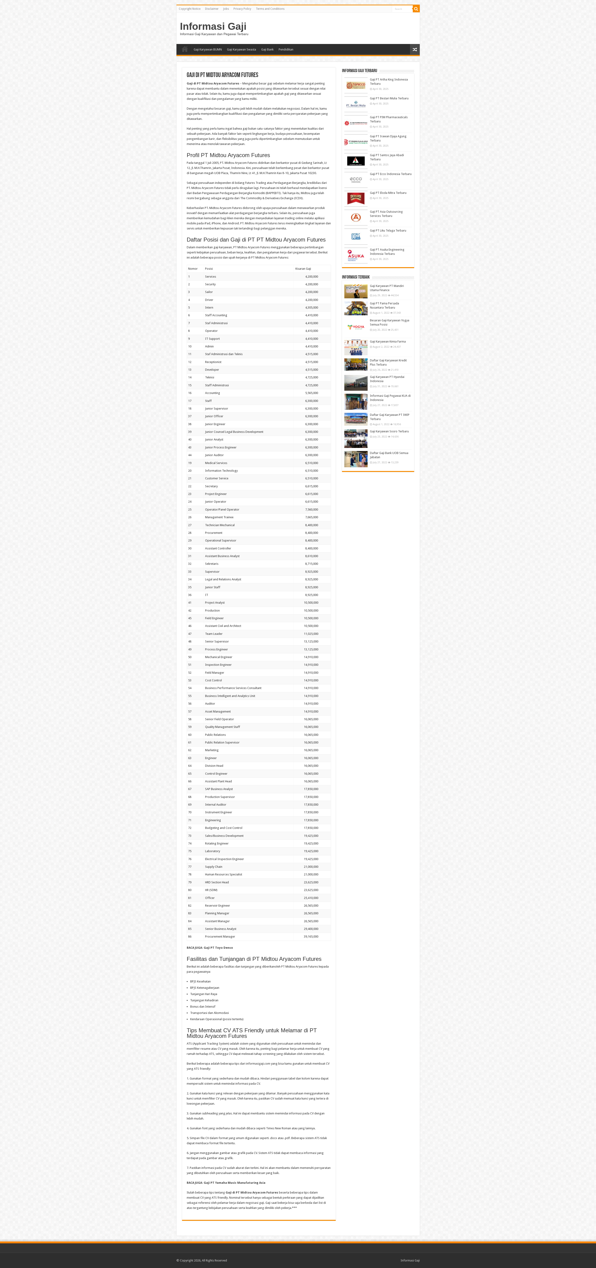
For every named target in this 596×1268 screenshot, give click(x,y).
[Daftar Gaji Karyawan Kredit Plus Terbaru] (356, 364)
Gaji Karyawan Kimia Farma (388, 341)
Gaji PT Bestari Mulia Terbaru (389, 98)
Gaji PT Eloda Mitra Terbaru (388, 193)
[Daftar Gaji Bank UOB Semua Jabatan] (356, 459)
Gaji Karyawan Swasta (241, 49)
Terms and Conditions (270, 8)
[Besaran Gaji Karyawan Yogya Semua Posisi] (356, 327)
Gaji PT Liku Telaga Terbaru (388, 230)
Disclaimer (212, 8)
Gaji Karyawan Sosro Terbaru (389, 431)
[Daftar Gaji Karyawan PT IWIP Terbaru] (356, 419)
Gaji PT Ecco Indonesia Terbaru (391, 174)
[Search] (416, 8)
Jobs (226, 8)
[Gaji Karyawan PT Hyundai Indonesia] (356, 383)
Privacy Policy (242, 8)
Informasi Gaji (213, 26)
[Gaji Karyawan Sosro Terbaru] (356, 438)
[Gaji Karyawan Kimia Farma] (356, 347)
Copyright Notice (189, 8)
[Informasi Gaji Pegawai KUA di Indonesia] (356, 402)
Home (185, 49)
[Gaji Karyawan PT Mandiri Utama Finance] (356, 291)
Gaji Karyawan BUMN (208, 49)
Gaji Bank (267, 49)
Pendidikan (286, 49)
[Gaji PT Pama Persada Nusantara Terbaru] (356, 308)
